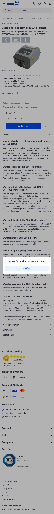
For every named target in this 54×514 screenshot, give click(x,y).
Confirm (27, 268)
